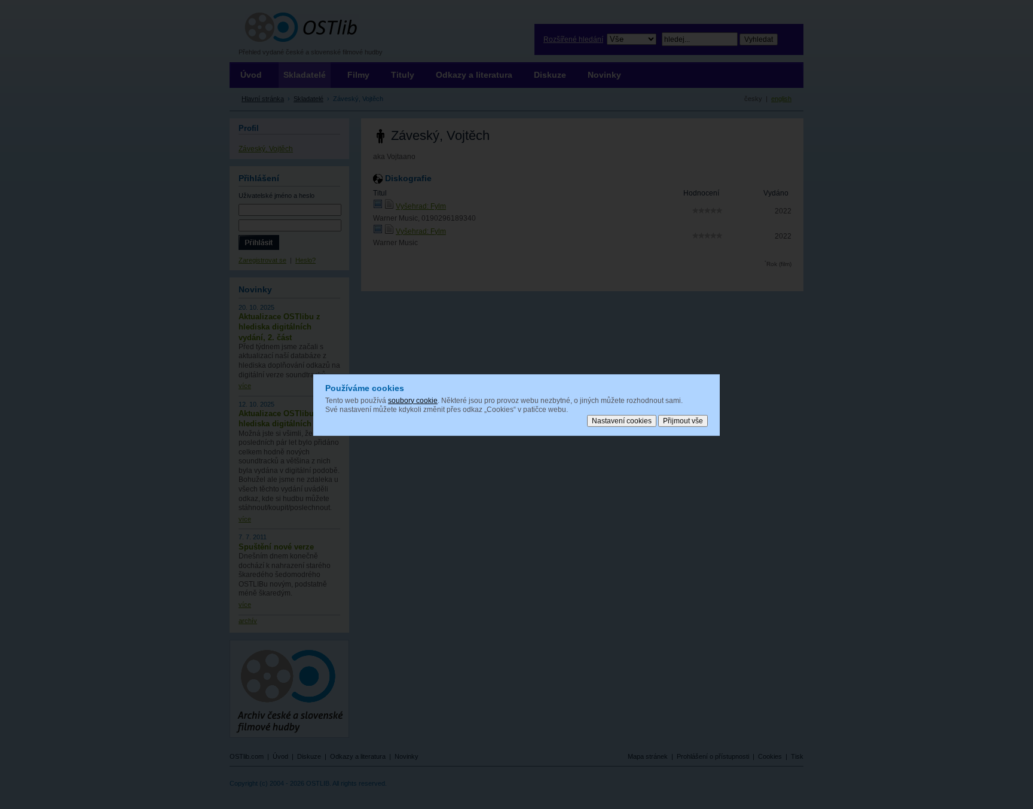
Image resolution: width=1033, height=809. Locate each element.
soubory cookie (413, 400)
